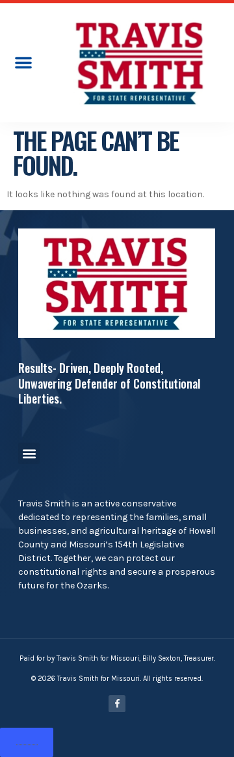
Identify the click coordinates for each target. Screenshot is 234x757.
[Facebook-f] (117, 703)
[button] (23, 62)
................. (27, 742)
